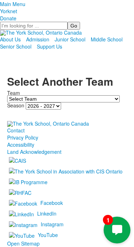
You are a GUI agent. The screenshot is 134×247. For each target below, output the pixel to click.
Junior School (70, 39)
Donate (8, 18)
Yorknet (8, 11)
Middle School (107, 39)
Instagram (52, 223)
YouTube (48, 234)
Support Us (49, 46)
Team (13, 92)
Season (15, 105)
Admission (37, 39)
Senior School (15, 46)
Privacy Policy (22, 137)
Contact (16, 130)
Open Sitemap (23, 243)
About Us (10, 39)
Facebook (51, 202)
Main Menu (12, 3)
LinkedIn (46, 213)
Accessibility (20, 144)
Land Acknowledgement (34, 151)
